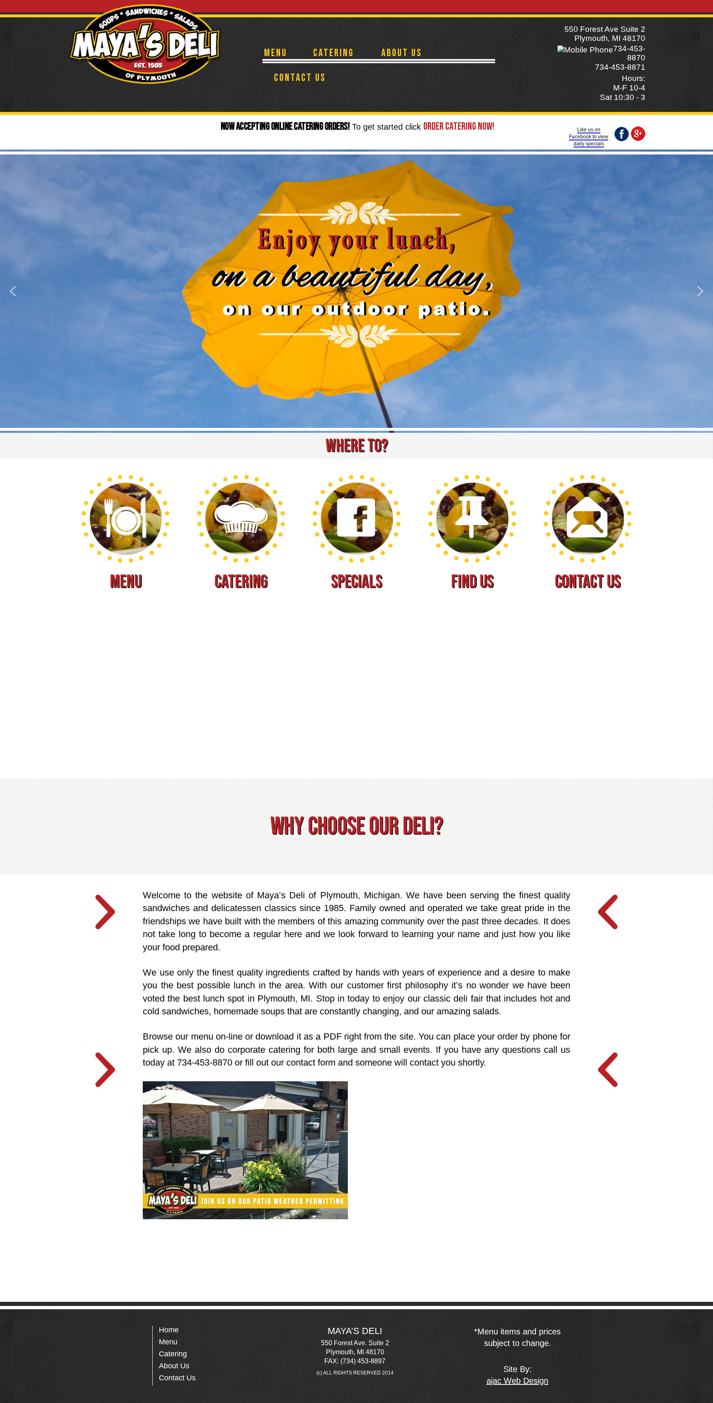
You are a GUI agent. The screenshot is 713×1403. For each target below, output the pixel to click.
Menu (275, 53)
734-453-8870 (629, 53)
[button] (12, 291)
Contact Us (300, 77)
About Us (401, 53)
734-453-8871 (620, 67)
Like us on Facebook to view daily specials (588, 137)
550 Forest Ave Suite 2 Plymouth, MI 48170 (604, 34)
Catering (333, 53)
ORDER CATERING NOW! (458, 126)
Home (169, 1330)
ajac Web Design (517, 1380)
